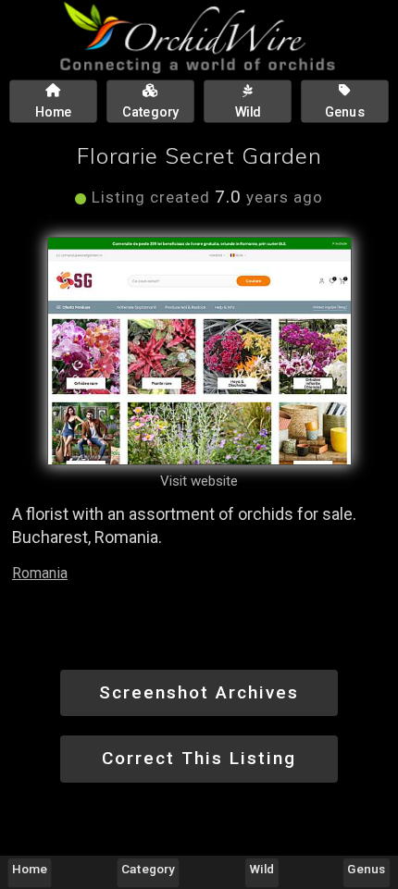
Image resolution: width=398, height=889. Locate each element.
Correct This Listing (199, 758)
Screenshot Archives (199, 692)
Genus (366, 868)
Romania (40, 573)
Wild (261, 868)
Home (29, 868)
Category (149, 868)
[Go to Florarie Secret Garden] (199, 351)
